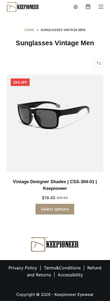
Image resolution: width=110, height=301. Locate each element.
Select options (55, 209)
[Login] (76, 7)
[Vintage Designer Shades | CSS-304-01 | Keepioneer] (55, 123)
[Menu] (101, 6)
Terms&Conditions (63, 267)
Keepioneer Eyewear (74, 294)
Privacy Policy (23, 267)
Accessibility (70, 274)
